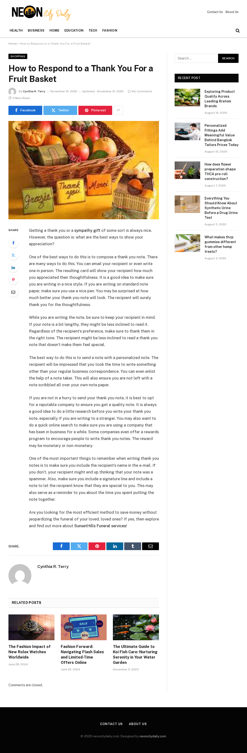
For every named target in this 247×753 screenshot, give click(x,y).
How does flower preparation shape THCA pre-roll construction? (220, 171)
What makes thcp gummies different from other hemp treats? (220, 244)
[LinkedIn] (13, 267)
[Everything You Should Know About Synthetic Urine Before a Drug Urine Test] (187, 204)
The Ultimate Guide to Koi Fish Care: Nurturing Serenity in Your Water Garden (135, 654)
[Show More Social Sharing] (118, 110)
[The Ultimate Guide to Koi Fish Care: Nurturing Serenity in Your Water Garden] (136, 627)
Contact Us (215, 12)
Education (73, 30)
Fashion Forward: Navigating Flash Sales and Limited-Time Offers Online (82, 654)
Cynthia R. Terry (34, 91)
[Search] (237, 30)
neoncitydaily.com (153, 736)
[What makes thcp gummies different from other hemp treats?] (187, 243)
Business (36, 30)
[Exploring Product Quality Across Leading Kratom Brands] (187, 97)
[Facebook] (13, 243)
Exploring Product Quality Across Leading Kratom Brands (220, 99)
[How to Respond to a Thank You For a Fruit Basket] (83, 170)
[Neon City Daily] (40, 12)
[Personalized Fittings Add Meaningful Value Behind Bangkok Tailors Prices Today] (187, 131)
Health (16, 30)
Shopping (17, 56)
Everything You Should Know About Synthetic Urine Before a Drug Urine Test (221, 208)
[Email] (13, 292)
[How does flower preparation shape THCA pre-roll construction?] (187, 170)
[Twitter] (13, 255)
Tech (93, 30)
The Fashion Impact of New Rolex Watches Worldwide (29, 652)
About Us (232, 12)
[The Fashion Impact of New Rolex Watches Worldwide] (31, 627)
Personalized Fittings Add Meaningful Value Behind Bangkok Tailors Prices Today (222, 135)
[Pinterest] (13, 280)
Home (54, 30)
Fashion (109, 30)
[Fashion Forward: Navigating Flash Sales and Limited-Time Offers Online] (84, 627)
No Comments (142, 91)
